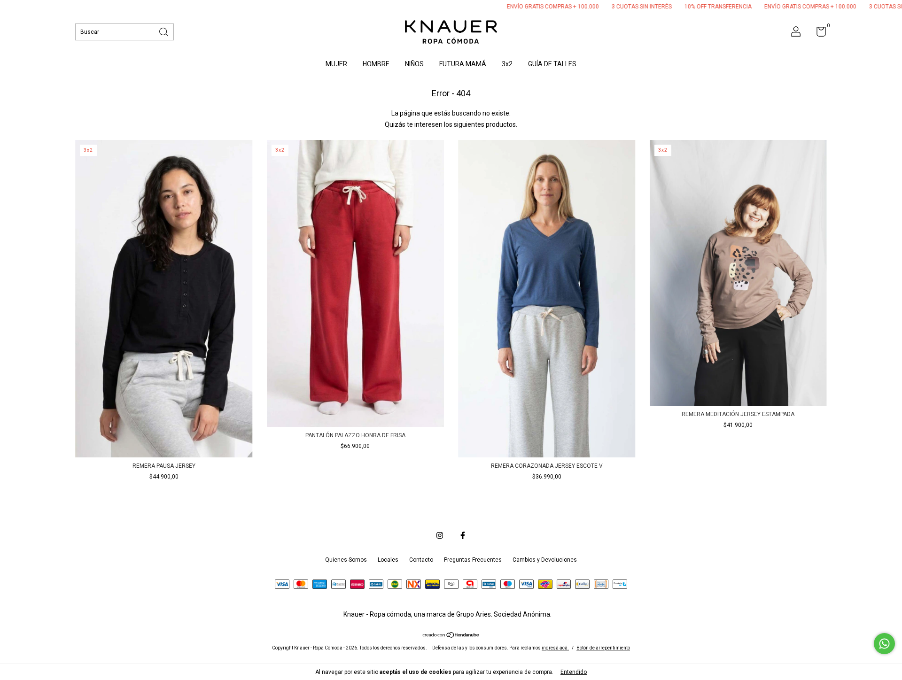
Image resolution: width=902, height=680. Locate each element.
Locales (388, 559)
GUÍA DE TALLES (552, 64)
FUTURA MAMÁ (462, 64)
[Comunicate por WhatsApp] (884, 643)
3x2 (507, 64)
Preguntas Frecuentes (473, 559)
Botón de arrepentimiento (603, 647)
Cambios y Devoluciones (545, 559)
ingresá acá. (555, 647)
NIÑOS (414, 64)
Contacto (421, 559)
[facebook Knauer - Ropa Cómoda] (463, 535)
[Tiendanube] (451, 636)
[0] (818, 34)
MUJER (336, 64)
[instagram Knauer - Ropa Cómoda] (439, 535)
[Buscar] (164, 31)
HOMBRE (376, 64)
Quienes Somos (346, 559)
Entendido (573, 672)
